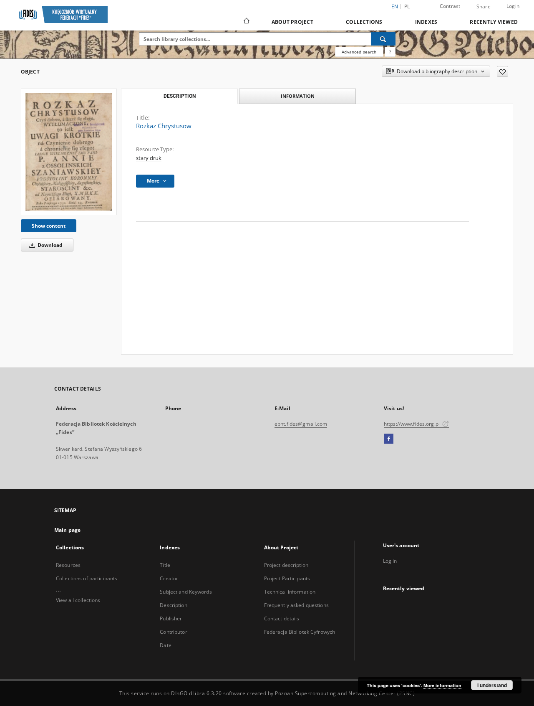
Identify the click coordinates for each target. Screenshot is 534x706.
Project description (286, 565)
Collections (364, 21)
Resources (68, 565)
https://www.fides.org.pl (412, 423)
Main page (67, 529)
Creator (169, 578)
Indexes (426, 21)
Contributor (173, 631)
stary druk (148, 158)
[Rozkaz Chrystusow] (68, 151)
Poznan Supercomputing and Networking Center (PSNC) (345, 693)
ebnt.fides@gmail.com (301, 423)
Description (173, 605)
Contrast (450, 6)
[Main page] (246, 22)
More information (442, 685)
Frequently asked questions (296, 605)
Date (165, 645)
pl (407, 6)
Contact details (282, 618)
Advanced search (359, 52)
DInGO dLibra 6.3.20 (196, 693)
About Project (292, 21)
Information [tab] (298, 96)
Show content (48, 225)
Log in (390, 560)
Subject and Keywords (186, 591)
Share (483, 6)
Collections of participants (86, 578)
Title (165, 565)
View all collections (78, 600)
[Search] (383, 39)
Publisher (171, 618)
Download (49, 245)
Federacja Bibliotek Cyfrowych (299, 631)
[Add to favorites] (502, 71)
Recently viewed (494, 21)
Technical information (290, 591)
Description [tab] (180, 96)
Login (512, 6)
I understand (492, 685)
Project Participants (287, 578)
